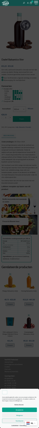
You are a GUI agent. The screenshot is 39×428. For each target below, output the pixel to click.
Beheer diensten (19, 404)
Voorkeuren (19, 421)
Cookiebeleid (14, 425)
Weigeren (19, 415)
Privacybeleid (23, 425)
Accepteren (19, 410)
